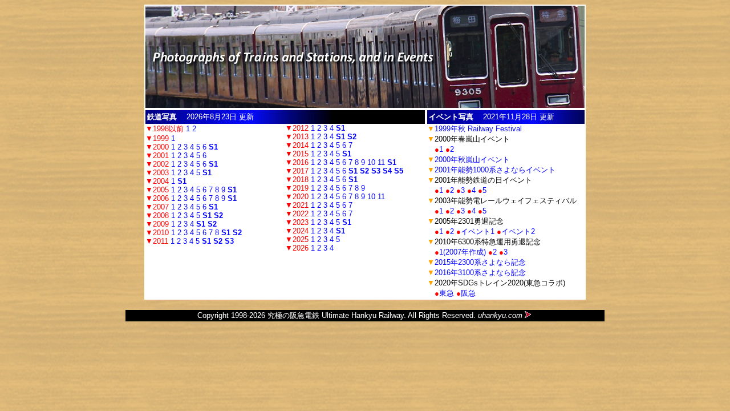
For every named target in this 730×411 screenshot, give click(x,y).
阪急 (468, 293)
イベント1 (477, 231)
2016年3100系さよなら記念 (480, 272)
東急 (446, 293)
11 (381, 162)
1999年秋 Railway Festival (478, 128)
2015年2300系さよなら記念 (480, 262)
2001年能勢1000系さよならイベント (495, 170)
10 (371, 162)
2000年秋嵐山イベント (472, 159)
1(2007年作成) (462, 252)
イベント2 (518, 231)
